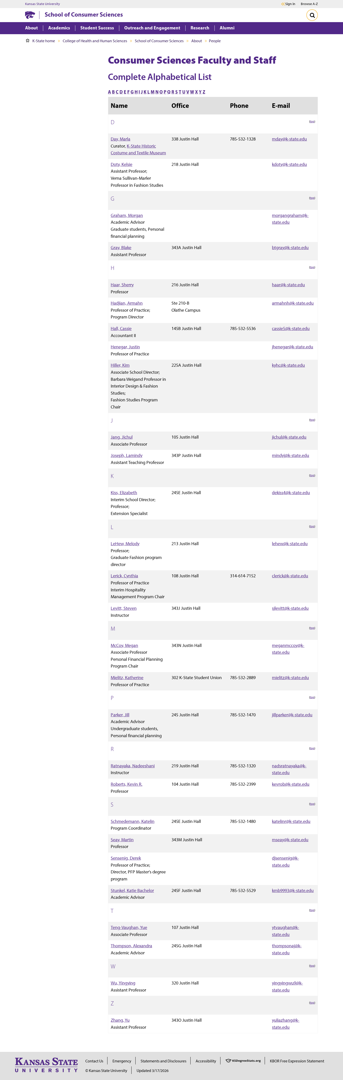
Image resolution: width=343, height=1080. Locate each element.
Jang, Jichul (122, 437)
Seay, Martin (122, 839)
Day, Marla (120, 139)
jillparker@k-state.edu (292, 715)
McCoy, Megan (124, 645)
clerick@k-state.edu (290, 576)
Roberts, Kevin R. (126, 784)
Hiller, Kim (120, 365)
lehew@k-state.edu (290, 543)
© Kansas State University (106, 1070)
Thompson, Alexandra (131, 946)
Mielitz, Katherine (127, 677)
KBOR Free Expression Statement (297, 1061)
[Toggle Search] (312, 15)
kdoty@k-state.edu (289, 164)
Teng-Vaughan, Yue (129, 927)
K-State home (43, 40)
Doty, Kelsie (121, 164)
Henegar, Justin (125, 347)
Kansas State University (42, 4)
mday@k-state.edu (289, 139)
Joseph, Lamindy (126, 455)
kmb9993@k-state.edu (293, 890)
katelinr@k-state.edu (291, 821)
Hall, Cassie (121, 328)
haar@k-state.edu (288, 285)
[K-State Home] (30, 15)
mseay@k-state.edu (290, 839)
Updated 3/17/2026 (152, 1070)
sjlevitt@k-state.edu (290, 608)
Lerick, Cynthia (124, 576)
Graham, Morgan (127, 215)
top (312, 121)
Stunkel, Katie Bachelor (132, 890)
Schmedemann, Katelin (132, 821)
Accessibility (206, 1061)
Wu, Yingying (123, 983)
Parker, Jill (120, 715)
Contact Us (94, 1061)
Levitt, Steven (124, 608)
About (196, 40)
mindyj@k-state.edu (290, 455)
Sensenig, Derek (126, 858)
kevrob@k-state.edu (290, 784)
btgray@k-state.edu (290, 247)
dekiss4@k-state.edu (291, 492)
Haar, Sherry (122, 285)
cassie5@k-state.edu (291, 328)
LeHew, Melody (125, 543)
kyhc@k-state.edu (288, 365)
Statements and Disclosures (163, 1061)
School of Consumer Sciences (84, 14)
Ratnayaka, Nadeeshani (133, 766)
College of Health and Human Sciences (95, 40)
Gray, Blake (121, 247)
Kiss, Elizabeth (124, 492)
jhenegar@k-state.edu (292, 347)
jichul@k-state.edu (289, 437)
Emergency (121, 1061)
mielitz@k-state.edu (290, 677)
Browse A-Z (309, 4)
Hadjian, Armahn (127, 303)
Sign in (290, 4)
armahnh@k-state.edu (293, 303)
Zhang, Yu (120, 1020)
